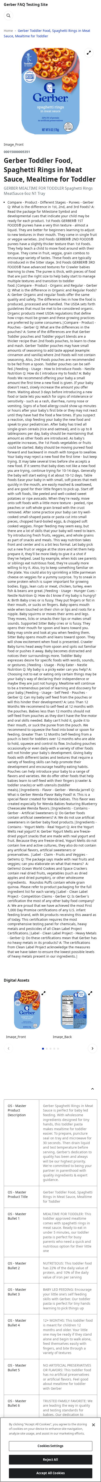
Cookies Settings (50, 1446)
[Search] (8, 15)
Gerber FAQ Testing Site (26, 4)
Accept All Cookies (50, 1473)
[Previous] (8, 1048)
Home (8, 30)
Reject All (50, 1459)
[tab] (43, 1049)
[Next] (92, 1048)
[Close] (93, 1425)
